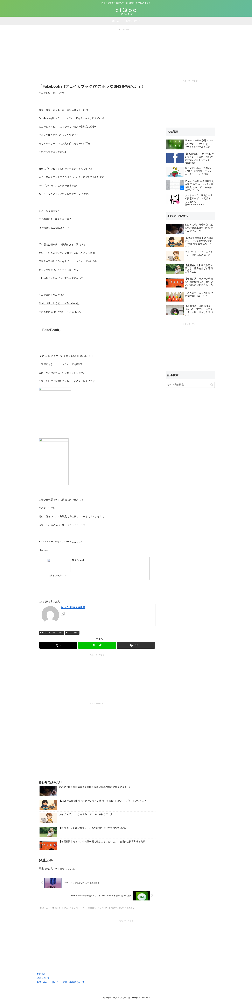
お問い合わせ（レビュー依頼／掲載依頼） (59, 982)
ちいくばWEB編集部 (73, 607)
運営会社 (42, 978)
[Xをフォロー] (63, 613)
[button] (136, 645)
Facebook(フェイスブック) (52, 633)
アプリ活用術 (73, 633)
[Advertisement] (126, 51)
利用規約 (41, 973)
